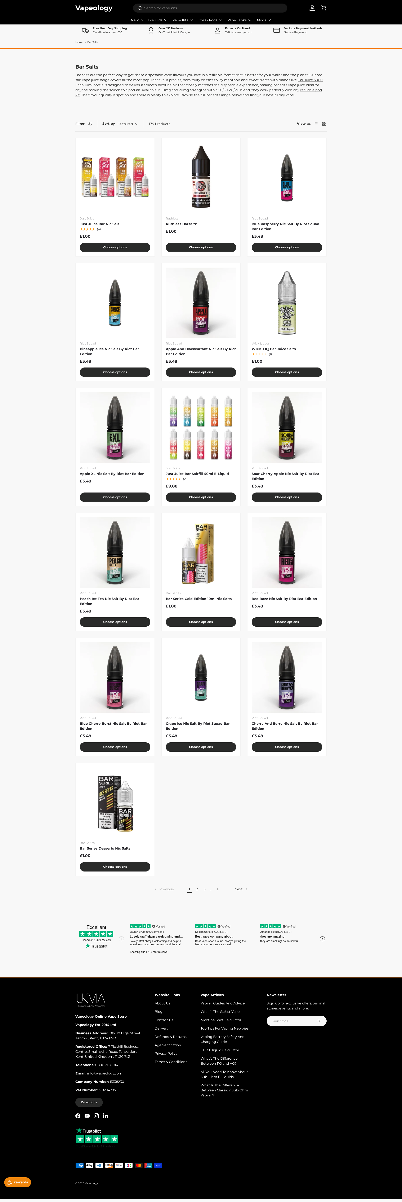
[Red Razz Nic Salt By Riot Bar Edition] (287, 552)
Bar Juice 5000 (310, 80)
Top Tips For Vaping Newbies (225, 1028)
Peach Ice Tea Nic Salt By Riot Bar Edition (109, 601)
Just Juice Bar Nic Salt (99, 224)
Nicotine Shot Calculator (221, 1020)
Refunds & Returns (171, 1037)
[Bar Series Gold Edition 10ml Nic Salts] (201, 552)
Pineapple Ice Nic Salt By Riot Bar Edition (109, 351)
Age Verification (168, 1045)
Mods (261, 20)
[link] (163, 889)
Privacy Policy (166, 1053)
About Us (162, 1003)
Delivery (161, 1028)
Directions (89, 1102)
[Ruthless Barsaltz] (201, 178)
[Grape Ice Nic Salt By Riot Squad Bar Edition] (201, 677)
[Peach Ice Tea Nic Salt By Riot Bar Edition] (115, 552)
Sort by (108, 124)
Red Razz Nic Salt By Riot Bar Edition (284, 599)
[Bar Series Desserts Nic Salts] (115, 802)
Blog (158, 1012)
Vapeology (91, 1183)
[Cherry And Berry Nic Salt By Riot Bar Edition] (287, 677)
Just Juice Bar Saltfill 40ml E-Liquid (197, 474)
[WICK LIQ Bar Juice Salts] (287, 303)
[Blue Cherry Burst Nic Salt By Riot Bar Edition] (115, 677)
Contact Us (164, 1020)
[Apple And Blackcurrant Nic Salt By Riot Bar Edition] (201, 303)
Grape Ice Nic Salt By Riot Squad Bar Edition (198, 726)
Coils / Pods (207, 20)
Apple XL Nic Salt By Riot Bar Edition (112, 474)
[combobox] (210, 8)
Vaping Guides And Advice (223, 1003)
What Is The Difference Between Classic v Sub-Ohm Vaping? (224, 1090)
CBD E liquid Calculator (220, 1050)
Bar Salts (92, 42)
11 (218, 889)
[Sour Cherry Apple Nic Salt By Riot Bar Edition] (287, 427)
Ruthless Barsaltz (181, 224)
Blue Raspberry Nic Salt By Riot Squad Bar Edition (285, 226)
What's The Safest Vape (220, 1012)
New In (137, 20)
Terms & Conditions (171, 1062)
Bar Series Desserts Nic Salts (105, 848)
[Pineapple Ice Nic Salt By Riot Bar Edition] (115, 303)
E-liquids (155, 20)
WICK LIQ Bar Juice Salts (274, 349)
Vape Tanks (237, 20)
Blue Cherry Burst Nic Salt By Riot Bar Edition (113, 726)
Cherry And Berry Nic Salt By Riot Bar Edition (285, 726)
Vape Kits (180, 20)
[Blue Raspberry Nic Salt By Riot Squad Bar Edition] (287, 178)
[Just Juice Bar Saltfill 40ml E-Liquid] (201, 427)
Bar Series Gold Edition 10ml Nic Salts (199, 599)
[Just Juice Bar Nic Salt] (115, 178)
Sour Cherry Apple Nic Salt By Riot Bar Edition (285, 476)
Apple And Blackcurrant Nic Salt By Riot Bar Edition (201, 351)
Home (79, 42)
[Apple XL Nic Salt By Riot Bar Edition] (115, 427)
